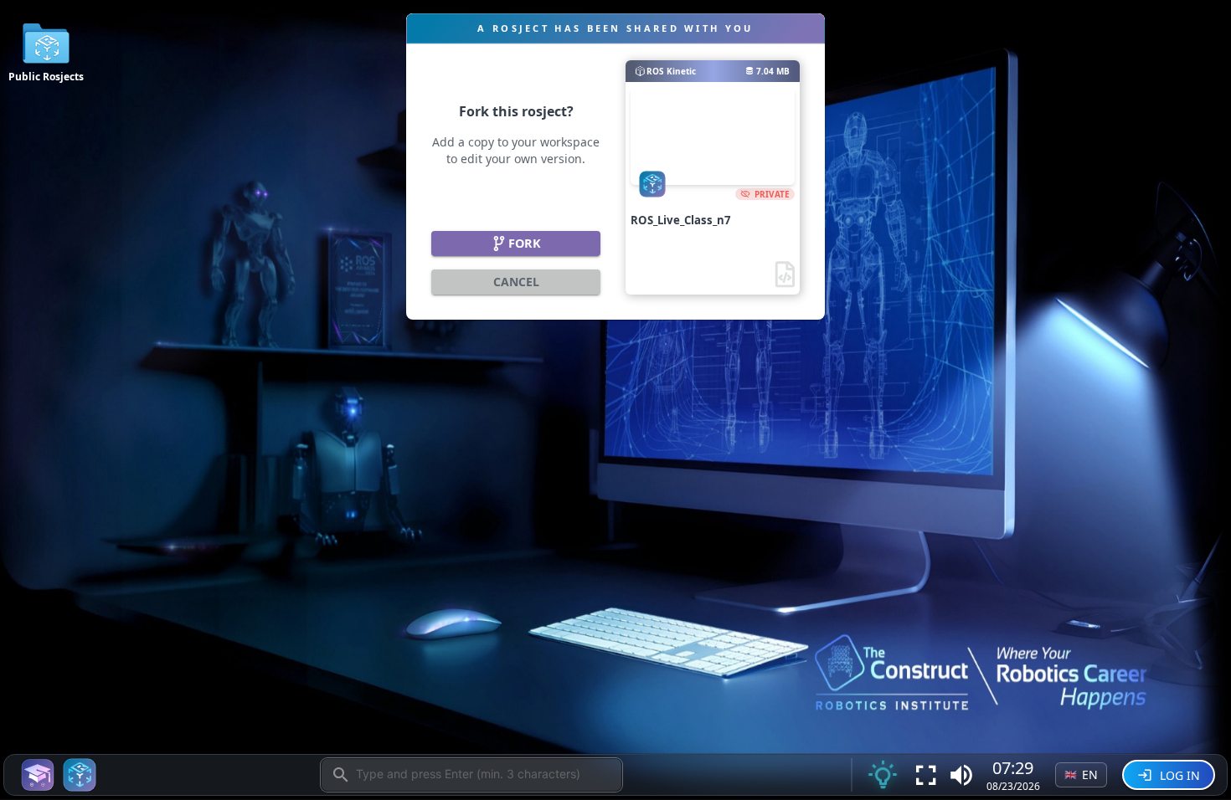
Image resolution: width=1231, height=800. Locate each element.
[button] (961, 775)
